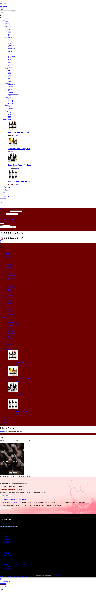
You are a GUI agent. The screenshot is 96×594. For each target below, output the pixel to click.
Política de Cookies (11, 576)
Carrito (4, 538)
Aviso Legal (3, 576)
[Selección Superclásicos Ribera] (13, 178)
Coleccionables (7, 555)
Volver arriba (3, 584)
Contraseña (3, 213)
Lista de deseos (4, 196)
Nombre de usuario (5, 211)
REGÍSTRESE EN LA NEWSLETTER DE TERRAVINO (14, 483)
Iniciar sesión (3, 198)
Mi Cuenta (5, 536)
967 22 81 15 (6, 566)
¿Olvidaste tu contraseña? (7, 219)
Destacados (6, 552)
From (1, 440)
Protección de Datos (21, 576)
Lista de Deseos (7, 539)
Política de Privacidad (11, 502)
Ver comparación (4, 6)
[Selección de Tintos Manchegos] (13, 162)
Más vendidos (6, 553)
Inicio (1, 431)
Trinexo (58, 575)
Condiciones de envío (8, 541)
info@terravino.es (7, 568)
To (16, 440)
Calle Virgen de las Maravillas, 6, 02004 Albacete (15, 565)
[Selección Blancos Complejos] (13, 145)
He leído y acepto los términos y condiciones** (14, 499)
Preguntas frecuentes (8, 542)
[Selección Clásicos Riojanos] (13, 129)
